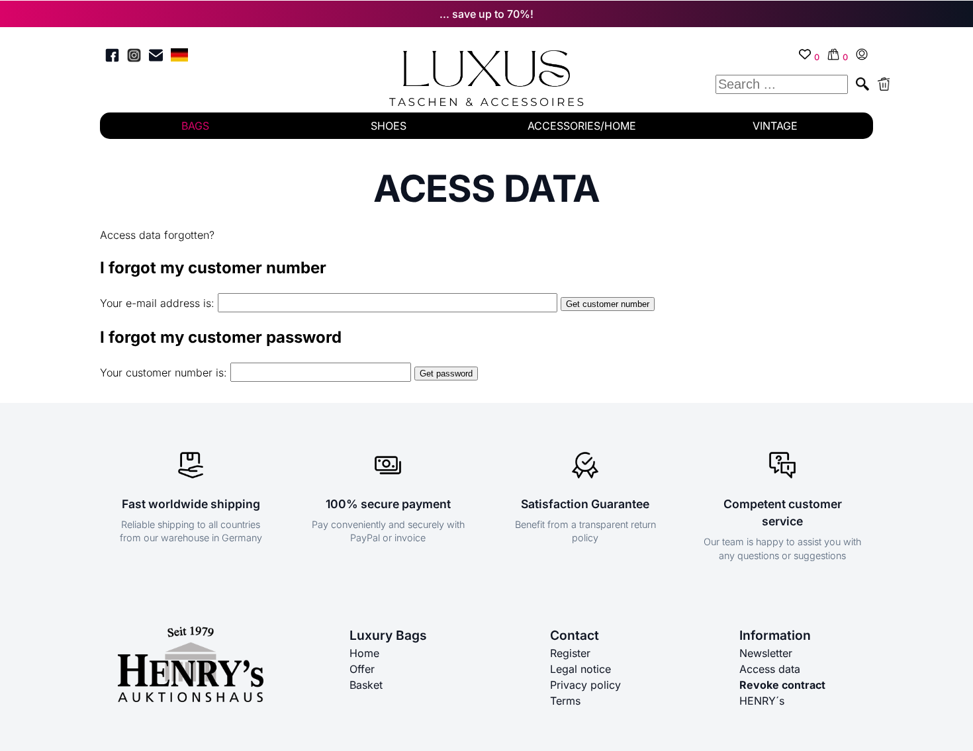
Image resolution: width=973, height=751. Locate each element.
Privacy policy (585, 684)
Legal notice (580, 669)
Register (570, 653)
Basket (366, 684)
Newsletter (765, 653)
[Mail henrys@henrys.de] (156, 57)
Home (364, 653)
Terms (565, 700)
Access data (769, 669)
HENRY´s (761, 700)
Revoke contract (782, 684)
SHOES (388, 125)
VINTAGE (775, 125)
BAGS (195, 125)
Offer (362, 669)
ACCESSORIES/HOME (582, 125)
